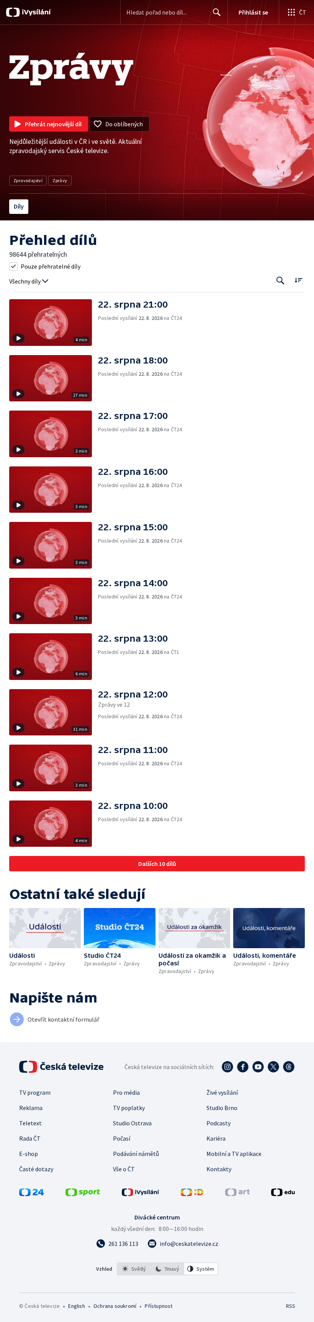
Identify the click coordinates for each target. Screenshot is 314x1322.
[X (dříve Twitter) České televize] (273, 1067)
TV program (35, 1092)
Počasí (121, 1138)
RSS (290, 1305)
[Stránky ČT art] (237, 1194)
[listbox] (167, 1268)
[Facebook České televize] (243, 1067)
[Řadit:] (298, 280)
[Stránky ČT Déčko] (192, 1194)
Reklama (31, 1108)
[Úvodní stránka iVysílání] (35, 12)
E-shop (28, 1153)
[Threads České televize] (289, 1067)
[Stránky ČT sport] (82, 1194)
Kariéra (216, 1138)
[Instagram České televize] (227, 1067)
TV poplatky (129, 1108)
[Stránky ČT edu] (283, 1194)
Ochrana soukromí (114, 1305)
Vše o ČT (124, 1169)
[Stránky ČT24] (31, 1194)
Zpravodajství (28, 180)
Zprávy (59, 180)
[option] (134, 1269)
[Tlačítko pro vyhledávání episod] (280, 281)
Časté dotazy (36, 1169)
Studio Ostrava (132, 1123)
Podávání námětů (136, 1153)
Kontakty (218, 1169)
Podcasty (218, 1123)
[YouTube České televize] (258, 1067)
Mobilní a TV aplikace (234, 1153)
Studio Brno (221, 1108)
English (76, 1305)
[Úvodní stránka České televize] (62, 1067)
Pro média (126, 1092)
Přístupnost (158, 1305)
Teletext (30, 1123)
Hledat (216, 12)
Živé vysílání (222, 1092)
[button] (53, 322)
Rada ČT (30, 1138)
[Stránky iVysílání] (140, 1194)
